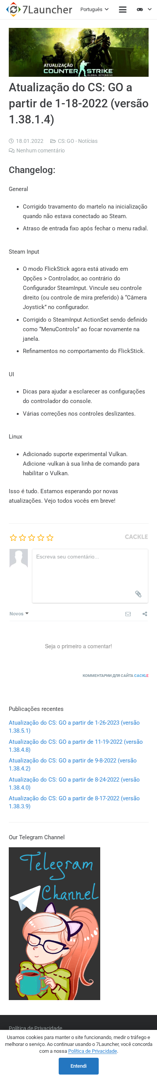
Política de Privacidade (35, 1028)
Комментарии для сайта (116, 675)
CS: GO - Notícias (78, 141)
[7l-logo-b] (39, 9)
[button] (94, 10)
